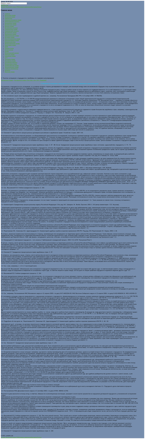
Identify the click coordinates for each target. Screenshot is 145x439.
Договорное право (7, 80)
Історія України (6, 7)
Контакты (34, 7)
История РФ (14, 7)
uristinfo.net (4, 5)
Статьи (39, 7)
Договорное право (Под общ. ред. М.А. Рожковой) (30, 80)
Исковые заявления (24, 7)
